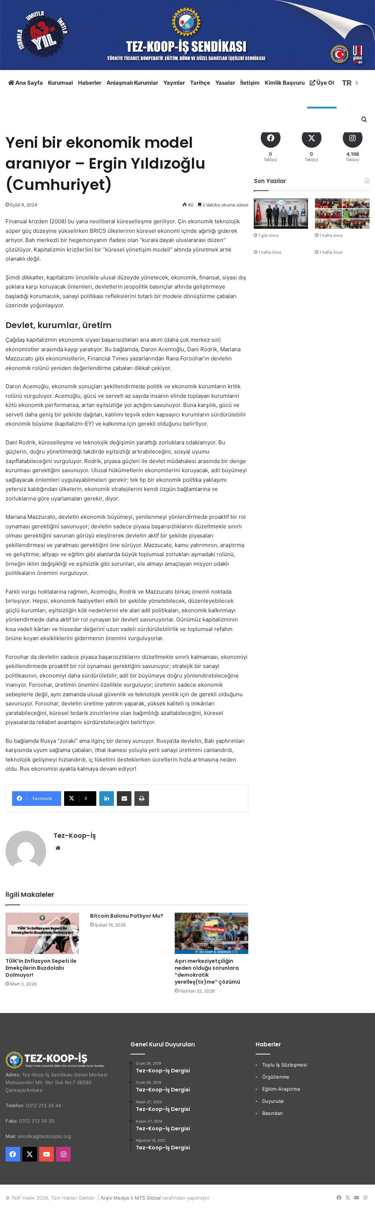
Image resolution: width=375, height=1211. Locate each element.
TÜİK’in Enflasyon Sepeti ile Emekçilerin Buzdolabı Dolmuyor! (41, 968)
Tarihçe (200, 82)
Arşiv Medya (115, 1198)
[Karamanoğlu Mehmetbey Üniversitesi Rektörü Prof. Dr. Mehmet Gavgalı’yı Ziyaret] (281, 213)
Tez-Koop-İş (74, 835)
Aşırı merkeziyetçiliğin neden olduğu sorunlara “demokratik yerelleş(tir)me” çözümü (207, 971)
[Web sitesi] (57, 848)
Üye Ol (324, 82)
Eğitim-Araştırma (281, 1089)
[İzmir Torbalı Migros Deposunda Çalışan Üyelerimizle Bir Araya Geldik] (342, 213)
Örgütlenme (275, 1077)
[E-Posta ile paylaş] (124, 798)
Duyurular (273, 1101)
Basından (272, 1113)
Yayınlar (174, 82)
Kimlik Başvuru (285, 82)
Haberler (89, 82)
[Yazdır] (141, 798)
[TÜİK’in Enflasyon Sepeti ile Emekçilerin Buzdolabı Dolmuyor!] (42, 933)
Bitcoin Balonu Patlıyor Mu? (126, 916)
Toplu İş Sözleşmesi (284, 1065)
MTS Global (148, 1198)
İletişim (250, 82)
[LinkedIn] (106, 798)
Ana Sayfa (28, 82)
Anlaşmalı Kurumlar (132, 82)
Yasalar (225, 82)
